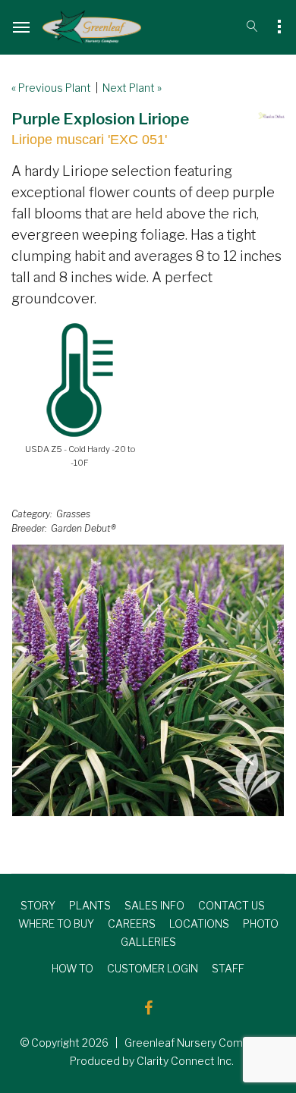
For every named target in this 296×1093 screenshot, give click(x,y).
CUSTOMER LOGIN (152, 968)
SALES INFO (154, 905)
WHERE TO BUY (56, 923)
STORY (37, 905)
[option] (148, 680)
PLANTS (90, 905)
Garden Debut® (83, 528)
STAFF (228, 968)
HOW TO (72, 968)
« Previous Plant (51, 87)
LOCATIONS (199, 923)
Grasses (73, 514)
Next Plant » (132, 87)
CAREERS (132, 923)
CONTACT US (231, 905)
